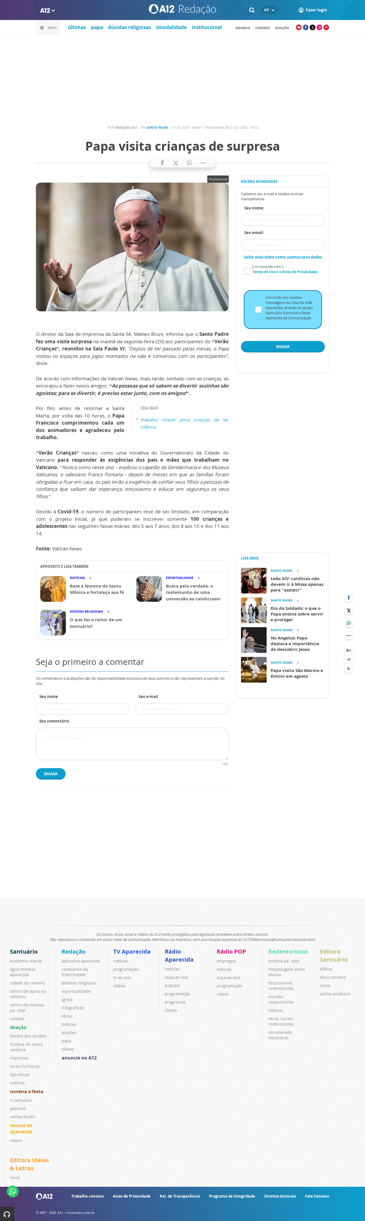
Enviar (51, 773)
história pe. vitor (284, 961)
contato (262, 28)
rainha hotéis (22, 1116)
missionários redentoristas (281, 985)
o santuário (21, 1100)
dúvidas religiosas (129, 27)
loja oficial (19, 1074)
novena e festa (26, 1091)
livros (325, 985)
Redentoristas (288, 951)
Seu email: (254, 232)
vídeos (16, 1140)
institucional (207, 27)
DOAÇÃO (282, 28)
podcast (172, 985)
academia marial (26, 961)
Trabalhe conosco (87, 1196)
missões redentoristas (281, 999)
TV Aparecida (132, 951)
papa (97, 27)
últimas (77, 27)
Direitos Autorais (280, 1196)
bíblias (326, 969)
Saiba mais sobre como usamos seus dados (283, 257)
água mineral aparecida (22, 971)
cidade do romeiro (27, 983)
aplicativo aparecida (81, 961)
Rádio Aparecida (179, 955)
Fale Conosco (317, 1196)
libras (67, 1016)
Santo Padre (157, 127)
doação (18, 1027)
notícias (17, 1082)
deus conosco (333, 977)
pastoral (18, 1108)
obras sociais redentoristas (281, 1021)
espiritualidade (76, 991)
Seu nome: (254, 208)
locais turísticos (25, 1066)
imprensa (19, 1058)
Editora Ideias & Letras (29, 1164)
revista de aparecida (21, 1128)
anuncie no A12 (79, 1058)
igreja (67, 999)
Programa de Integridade (232, 1196)
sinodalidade (171, 27)
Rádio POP (231, 951)
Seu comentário (54, 721)
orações (69, 1032)
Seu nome (48, 696)
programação (126, 969)
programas (175, 1002)
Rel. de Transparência (180, 1196)
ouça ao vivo (176, 977)
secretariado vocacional (280, 1035)
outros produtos (335, 993)
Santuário (24, 951)
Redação (74, 951)
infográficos (73, 1007)
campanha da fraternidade (75, 971)
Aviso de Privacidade (132, 1196)
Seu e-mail (148, 696)
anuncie (243, 28)
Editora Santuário (334, 955)
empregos (226, 961)
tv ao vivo (122, 977)
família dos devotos (28, 1036)
